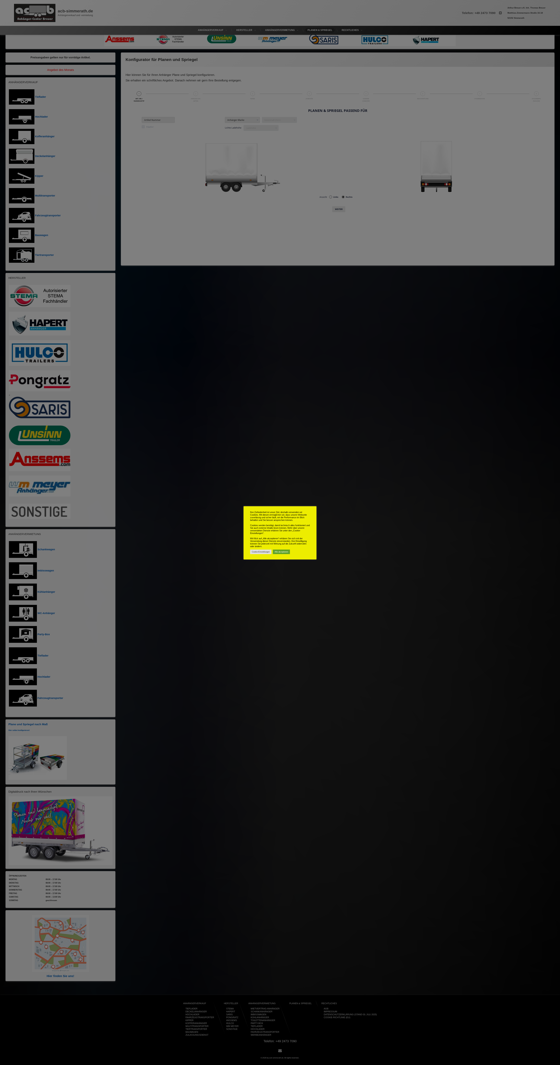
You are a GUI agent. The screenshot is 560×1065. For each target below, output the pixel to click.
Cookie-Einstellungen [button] (261, 552)
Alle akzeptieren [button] (281, 552)
